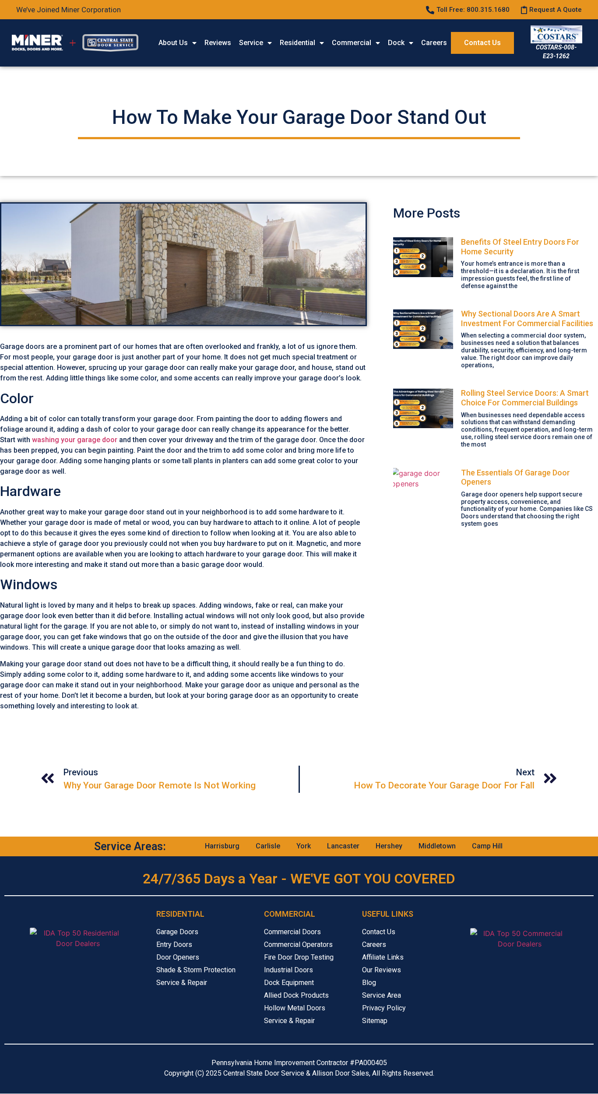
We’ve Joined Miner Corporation (68, 9)
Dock (396, 43)
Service (251, 43)
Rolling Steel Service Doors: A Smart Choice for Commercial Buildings (525, 397)
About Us (173, 43)
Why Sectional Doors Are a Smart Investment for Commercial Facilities (527, 318)
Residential (297, 43)
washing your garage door (74, 440)
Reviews (217, 43)
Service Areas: (130, 846)
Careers (434, 43)
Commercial (351, 43)
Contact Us (482, 43)
